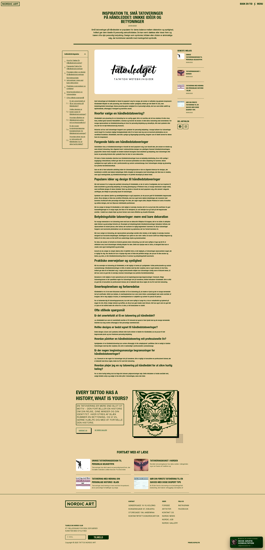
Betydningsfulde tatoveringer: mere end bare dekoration (75, 80)
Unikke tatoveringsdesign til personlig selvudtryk (194, 57)
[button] (85, 54)
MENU (260, 3)
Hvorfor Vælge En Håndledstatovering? (74, 62)
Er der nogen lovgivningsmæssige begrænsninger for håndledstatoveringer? (78, 129)
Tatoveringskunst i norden (164, 460)
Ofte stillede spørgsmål (75, 98)
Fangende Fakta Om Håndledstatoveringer (75, 68)
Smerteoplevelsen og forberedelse (74, 93)
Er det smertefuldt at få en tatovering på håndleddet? (77, 103)
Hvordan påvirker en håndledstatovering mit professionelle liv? (78, 120)
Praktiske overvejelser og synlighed (76, 87)
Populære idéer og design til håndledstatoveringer (76, 73)
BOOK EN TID (246, 3)
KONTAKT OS (83, 430)
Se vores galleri (101, 430)
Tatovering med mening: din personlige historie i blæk (195, 88)
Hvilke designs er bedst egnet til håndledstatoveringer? (78, 112)
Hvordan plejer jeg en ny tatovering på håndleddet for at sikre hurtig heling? (77, 140)
